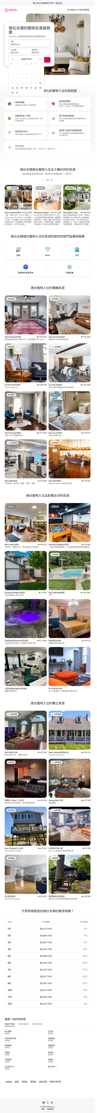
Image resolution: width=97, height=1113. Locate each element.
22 (40, 83)
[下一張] (51, 180)
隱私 (43, 1109)
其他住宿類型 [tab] (23, 1024)
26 (26, 88)
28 (36, 88)
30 (12, 93)
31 (17, 93)
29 (40, 88)
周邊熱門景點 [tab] (10, 1024)
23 (12, 88)
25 (22, 88)
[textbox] (19, 52)
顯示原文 (59, 3)
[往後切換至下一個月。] (40, 59)
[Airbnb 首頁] (11, 10)
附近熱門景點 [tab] (37, 1024)
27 (31, 88)
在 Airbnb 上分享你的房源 (78, 10)
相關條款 (50, 1109)
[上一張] (44, 180)
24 (17, 88)
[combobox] (30, 44)
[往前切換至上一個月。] (12, 59)
